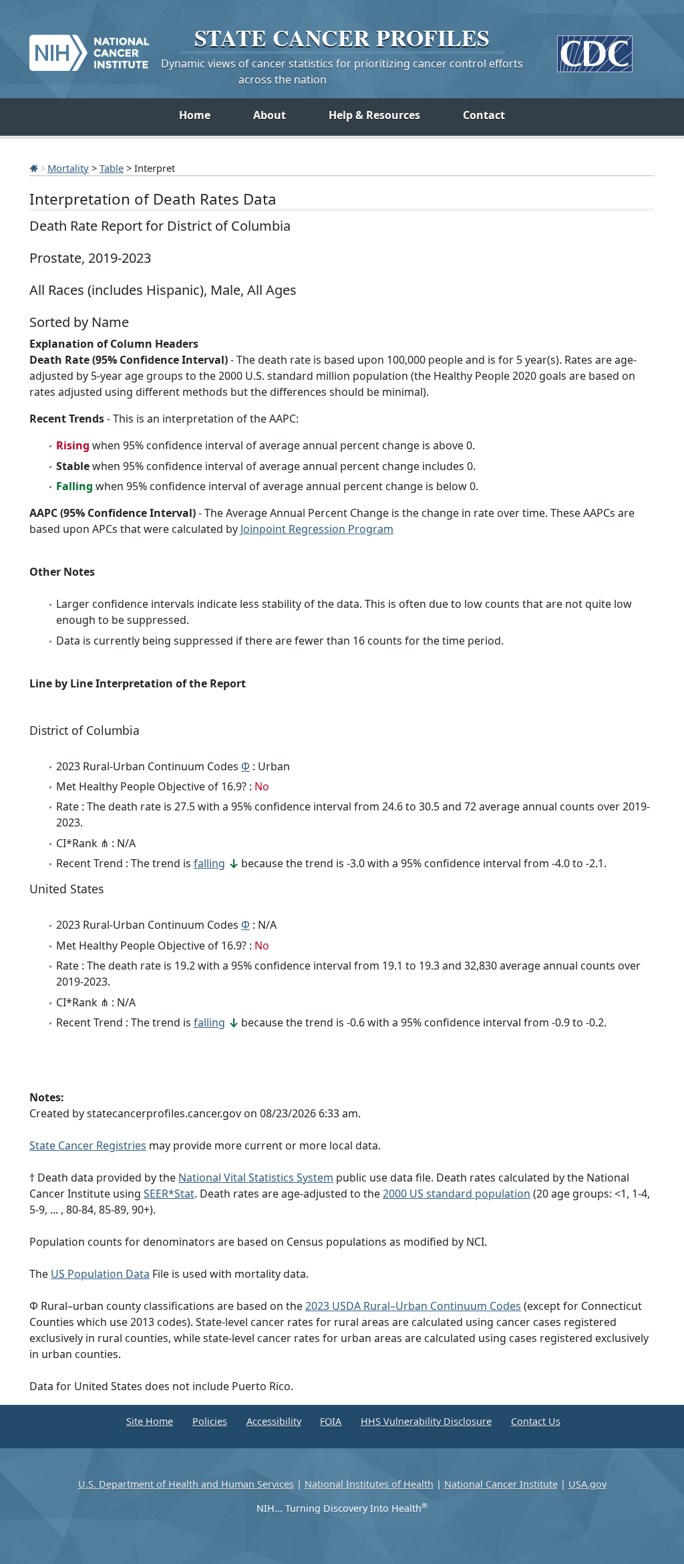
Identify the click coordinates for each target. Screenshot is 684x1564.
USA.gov (587, 1484)
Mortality (68, 168)
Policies (209, 1421)
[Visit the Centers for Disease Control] (595, 48)
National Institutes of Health (369, 1484)
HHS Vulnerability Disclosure (426, 1421)
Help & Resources (374, 115)
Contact (484, 115)
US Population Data (100, 1273)
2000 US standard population (456, 1193)
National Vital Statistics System (255, 1177)
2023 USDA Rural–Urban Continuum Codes (413, 1306)
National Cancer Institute (501, 1484)
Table (112, 168)
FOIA (330, 1421)
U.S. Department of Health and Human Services (186, 1484)
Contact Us (535, 1421)
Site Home (149, 1421)
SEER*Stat (169, 1193)
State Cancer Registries (87, 1145)
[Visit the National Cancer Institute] (89, 47)
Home (194, 115)
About (269, 115)
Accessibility (273, 1421)
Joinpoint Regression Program (316, 529)
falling (209, 863)
